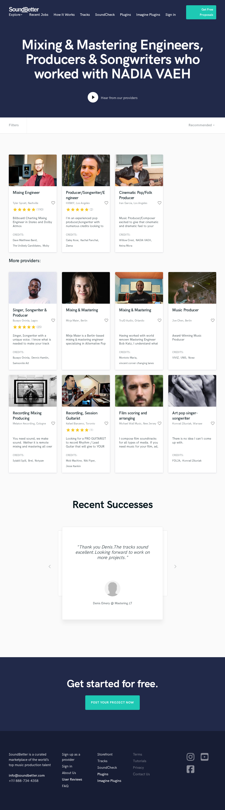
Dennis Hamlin (39, 357)
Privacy (138, 768)
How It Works (64, 15)
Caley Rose (72, 240)
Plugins (125, 15)
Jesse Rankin (73, 466)
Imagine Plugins (148, 15)
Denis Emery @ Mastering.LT (112, 603)
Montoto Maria (127, 357)
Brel (30, 460)
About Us (69, 773)
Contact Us (141, 774)
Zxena (69, 245)
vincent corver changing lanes (136, 363)
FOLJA (176, 460)
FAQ (65, 786)
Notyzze (39, 460)
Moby (46, 245)
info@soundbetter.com (27, 776)
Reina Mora (125, 245)
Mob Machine (74, 460)
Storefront (104, 754)
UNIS (183, 357)
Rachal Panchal (89, 240)
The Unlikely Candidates (27, 245)
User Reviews (72, 780)
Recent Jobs (38, 15)
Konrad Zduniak (191, 460)
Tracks (85, 15)
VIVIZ (175, 357)
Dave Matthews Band (25, 240)
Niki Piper (89, 460)
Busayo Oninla (21, 357)
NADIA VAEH (143, 240)
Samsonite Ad (21, 363)
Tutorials (139, 761)
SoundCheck (105, 15)
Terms (137, 754)
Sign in (170, 15)
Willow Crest (126, 240)
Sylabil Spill (19, 460)
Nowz (191, 357)
